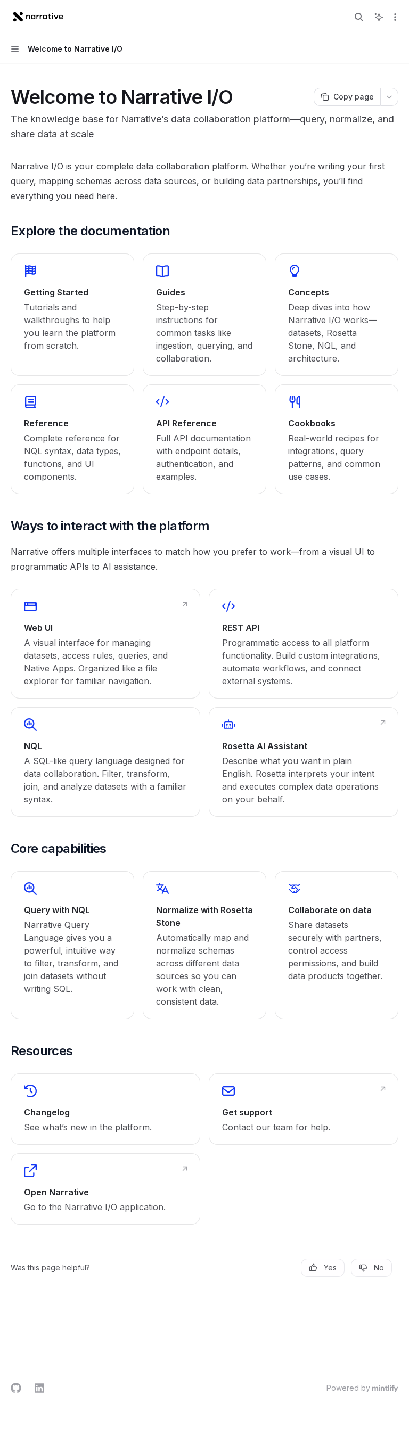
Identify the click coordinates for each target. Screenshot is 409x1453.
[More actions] (395, 17)
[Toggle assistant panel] (378, 17)
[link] (72, 314)
